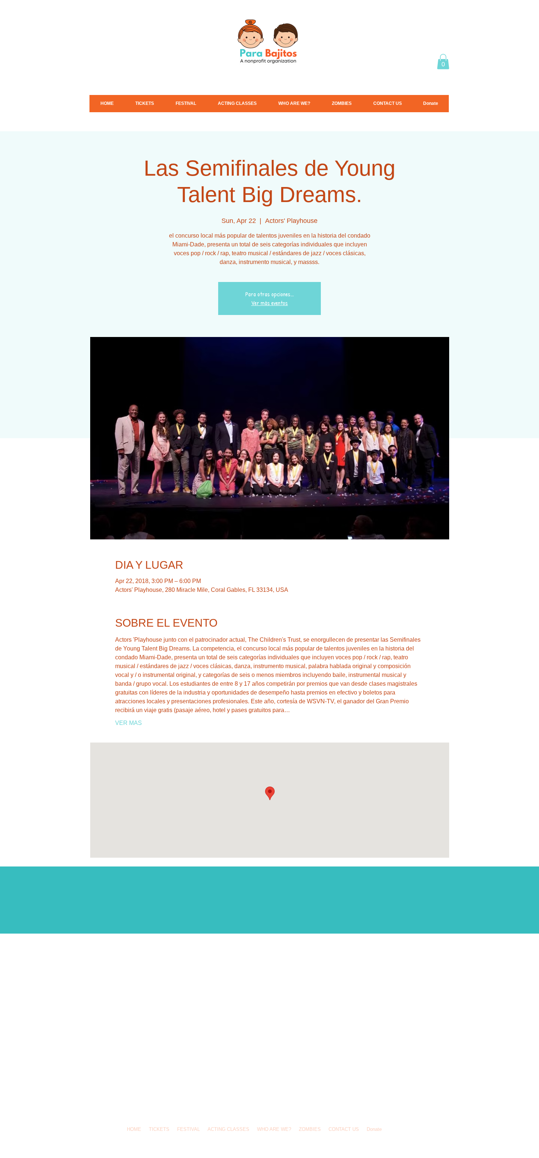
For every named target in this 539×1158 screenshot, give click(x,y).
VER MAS (128, 723)
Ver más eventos (269, 303)
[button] (443, 61)
